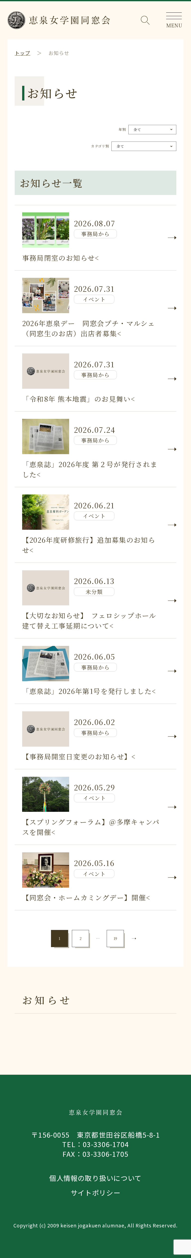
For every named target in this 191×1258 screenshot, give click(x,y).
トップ (22, 52)
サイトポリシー (96, 1193)
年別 (122, 129)
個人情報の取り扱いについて (95, 1178)
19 (115, 938)
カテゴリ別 (100, 146)
